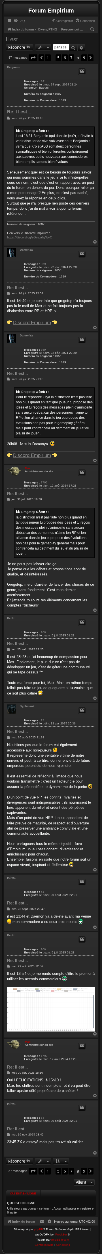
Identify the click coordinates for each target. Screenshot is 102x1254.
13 (42, 720)
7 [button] (71, 57)
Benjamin (13, 67)
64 (42, 891)
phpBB (38, 1229)
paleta (11, 877)
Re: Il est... (19, 112)
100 (43, 632)
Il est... (14, 39)
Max (28, 468)
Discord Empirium (32, 322)
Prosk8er (61, 1234)
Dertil (10, 618)
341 (43, 81)
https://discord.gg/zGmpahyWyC (29, 237)
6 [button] (65, 57)
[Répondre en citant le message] (82, 71)
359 (43, 263)
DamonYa (26, 249)
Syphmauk (27, 706)
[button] (33, 57)
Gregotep (28, 130)
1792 (44, 482)
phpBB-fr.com (60, 1239)
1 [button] (48, 57)
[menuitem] (19, 20)
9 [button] (84, 57)
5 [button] (58, 57)
